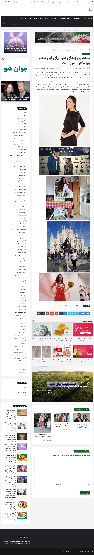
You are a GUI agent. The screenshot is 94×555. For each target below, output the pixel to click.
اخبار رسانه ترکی (18, 138)
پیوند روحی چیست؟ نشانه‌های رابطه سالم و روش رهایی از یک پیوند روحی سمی (10, 426)
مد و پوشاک (21, 301)
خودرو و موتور (22, 221)
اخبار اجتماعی (21, 118)
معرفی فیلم (20, 349)
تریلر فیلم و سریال (18, 346)
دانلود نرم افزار (21, 244)
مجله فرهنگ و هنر (20, 355)
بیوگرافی (69, 18)
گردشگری (36, 18)
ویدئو (24, 369)
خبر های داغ (23, 218)
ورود (25, 387)
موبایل (6, 541)
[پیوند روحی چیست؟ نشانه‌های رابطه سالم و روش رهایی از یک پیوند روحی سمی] (22, 425)
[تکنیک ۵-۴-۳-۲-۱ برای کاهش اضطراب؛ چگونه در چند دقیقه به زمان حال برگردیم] (22, 446)
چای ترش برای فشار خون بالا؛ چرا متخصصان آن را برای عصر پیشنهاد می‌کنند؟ (10, 469)
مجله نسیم (53, 18)
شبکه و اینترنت (22, 269)
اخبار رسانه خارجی (18, 141)
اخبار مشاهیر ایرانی (20, 187)
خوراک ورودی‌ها (22, 390)
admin (84, 68)
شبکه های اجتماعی (20, 255)
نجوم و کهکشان (20, 306)
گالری (24, 281)
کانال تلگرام (23, 18)
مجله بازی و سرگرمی (21, 315)
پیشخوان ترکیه (22, 212)
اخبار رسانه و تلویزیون (19, 132)
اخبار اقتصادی (21, 124)
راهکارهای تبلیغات (18, 335)
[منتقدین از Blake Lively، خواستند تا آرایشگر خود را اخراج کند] (42, 423)
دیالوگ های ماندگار (21, 261)
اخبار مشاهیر (77, 18)
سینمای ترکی (19, 161)
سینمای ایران (19, 158)
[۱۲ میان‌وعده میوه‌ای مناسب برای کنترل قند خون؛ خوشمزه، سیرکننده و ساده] (22, 504)
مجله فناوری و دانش (19, 358)
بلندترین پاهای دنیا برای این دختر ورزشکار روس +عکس (70, 306)
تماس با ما (53, 2)
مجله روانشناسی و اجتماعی (18, 338)
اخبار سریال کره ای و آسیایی (15, 144)
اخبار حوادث (21, 129)
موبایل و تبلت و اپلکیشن (18, 304)
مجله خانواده (23, 321)
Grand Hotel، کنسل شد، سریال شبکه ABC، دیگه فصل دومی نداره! (62, 426)
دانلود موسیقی (21, 241)
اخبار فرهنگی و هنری (19, 167)
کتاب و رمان (21, 249)
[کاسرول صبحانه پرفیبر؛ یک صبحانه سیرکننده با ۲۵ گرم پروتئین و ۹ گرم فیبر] (22, 515)
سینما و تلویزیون (62, 18)
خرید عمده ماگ (26, 541)
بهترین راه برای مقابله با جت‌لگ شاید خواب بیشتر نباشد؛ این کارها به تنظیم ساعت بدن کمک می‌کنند (10, 480)
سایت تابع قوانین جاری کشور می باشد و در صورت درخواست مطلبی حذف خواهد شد (62, 30)
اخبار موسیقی (21, 169)
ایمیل (88, 484)
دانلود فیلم (22, 238)
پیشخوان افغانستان (21, 209)
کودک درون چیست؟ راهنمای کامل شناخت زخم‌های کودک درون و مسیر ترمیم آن (10, 436)
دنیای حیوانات (22, 258)
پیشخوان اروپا (22, 207)
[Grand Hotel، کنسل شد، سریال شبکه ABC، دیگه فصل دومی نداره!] (62, 417)
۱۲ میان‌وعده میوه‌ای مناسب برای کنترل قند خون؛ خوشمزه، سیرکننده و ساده (10, 505)
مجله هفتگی (23, 326)
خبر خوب (22, 329)
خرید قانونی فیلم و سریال (18, 229)
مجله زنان (23, 324)
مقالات (24, 366)
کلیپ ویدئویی (21, 372)
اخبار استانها (22, 121)
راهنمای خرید (21, 295)
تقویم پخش (19, 147)
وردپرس (24, 395)
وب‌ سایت (58, 484)
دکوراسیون (22, 292)
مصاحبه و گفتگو (22, 361)
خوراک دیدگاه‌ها (22, 393)
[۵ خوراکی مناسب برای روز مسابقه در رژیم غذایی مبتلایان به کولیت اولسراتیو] (22, 457)
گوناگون (24, 286)
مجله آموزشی (22, 309)
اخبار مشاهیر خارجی (19, 192)
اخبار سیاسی (21, 149)
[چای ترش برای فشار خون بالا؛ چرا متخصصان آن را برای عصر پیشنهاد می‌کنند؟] (22, 468)
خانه (89, 18)
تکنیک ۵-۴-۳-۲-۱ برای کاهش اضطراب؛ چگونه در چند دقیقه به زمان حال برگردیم (10, 447)
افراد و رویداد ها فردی (20, 201)
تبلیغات (67, 2)
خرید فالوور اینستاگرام (15, 541)
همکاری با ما (61, 2)
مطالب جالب (82, 50)
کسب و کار (22, 332)
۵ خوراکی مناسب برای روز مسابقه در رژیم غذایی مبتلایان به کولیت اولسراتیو (16, 48)
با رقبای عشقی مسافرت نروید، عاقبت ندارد (17, 98)
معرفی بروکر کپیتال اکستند (11, 543)
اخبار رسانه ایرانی (18, 135)
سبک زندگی (23, 264)
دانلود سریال (21, 235)
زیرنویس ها (21, 247)
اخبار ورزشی (21, 172)
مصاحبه (41, 18)
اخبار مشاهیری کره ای (19, 195)
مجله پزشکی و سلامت (20, 318)
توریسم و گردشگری (21, 215)
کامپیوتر (23, 298)
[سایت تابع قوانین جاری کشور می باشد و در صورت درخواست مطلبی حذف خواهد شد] (62, 37)
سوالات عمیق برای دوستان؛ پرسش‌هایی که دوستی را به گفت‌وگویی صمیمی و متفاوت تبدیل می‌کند (10, 493)
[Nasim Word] (90, 9)
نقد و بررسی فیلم (18, 352)
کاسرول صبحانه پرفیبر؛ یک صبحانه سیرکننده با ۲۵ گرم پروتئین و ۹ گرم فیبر (10, 516)
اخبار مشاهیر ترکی (20, 189)
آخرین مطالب (74, 2)
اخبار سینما (22, 152)
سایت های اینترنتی (20, 275)
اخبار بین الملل (21, 127)
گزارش (46, 18)
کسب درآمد (23, 278)
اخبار (85, 18)
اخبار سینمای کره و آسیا (16, 155)
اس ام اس (22, 289)
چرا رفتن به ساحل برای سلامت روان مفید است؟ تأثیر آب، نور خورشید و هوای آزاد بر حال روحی (10, 414)
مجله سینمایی (21, 344)
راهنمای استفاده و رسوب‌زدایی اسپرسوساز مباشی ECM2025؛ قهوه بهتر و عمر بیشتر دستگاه (73, 384)
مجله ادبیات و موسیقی (20, 312)
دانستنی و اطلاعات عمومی (19, 224)
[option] (62, 384)
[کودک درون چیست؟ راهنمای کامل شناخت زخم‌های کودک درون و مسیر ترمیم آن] (22, 436)
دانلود (30, 18)
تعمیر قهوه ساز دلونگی (24, 543)
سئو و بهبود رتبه (20, 272)
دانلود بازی (22, 232)
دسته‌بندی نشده (22, 252)
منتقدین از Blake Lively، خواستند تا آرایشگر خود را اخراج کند (43, 436)
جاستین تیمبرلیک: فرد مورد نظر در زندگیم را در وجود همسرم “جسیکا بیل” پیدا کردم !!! (82, 426)
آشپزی (24, 112)
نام (89, 477)
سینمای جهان (19, 164)
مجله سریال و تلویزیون (19, 341)
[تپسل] (3, 59)
